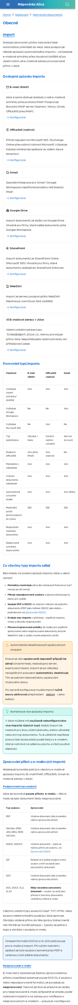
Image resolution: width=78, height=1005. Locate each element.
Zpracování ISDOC (35, 612)
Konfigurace (17, 117)
